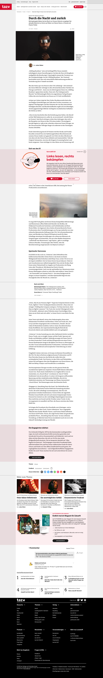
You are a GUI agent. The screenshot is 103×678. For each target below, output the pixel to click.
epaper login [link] (82, 1)
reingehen (19, 644)
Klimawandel (38, 622)
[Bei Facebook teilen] (51, 472)
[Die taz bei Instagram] (85, 600)
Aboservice (38, 656)
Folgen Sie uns (73, 600)
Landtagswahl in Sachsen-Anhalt (41, 612)
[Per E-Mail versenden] (42, 472)
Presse (54, 617)
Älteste (72, 548)
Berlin (18, 619)
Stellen (54, 615)
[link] (18, 7)
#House (36, 464)
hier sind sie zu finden (45, 556)
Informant (55, 669)
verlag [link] (18, 1)
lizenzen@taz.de (27, 668)
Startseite (19, 11)
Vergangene (56, 640)
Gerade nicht (80, 151)
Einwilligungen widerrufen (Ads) (61, 671)
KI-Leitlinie (82, 666)
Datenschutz (61, 669)
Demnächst (56, 633)
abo (71, 608)
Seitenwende (78, 669)
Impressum (68, 669)
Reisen (18, 654)
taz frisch (37, 635)
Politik (18, 608)
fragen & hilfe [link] (35, 1)
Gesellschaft (20, 613)
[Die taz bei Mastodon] (78, 600)
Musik (28, 11)
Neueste (68, 548)
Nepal (36, 615)
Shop (18, 658)
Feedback (37, 653)
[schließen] (84, 151)
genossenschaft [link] (75, 1)
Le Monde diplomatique (76, 638)
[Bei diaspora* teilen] (58, 472)
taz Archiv (73, 640)
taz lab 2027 (56, 642)
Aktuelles (55, 608)
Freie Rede (19, 642)
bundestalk (20, 633)
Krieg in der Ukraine (40, 617)
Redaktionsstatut (63, 666)
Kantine (19, 656)
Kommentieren (38, 468)
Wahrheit (19, 624)
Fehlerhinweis (46, 468)
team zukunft (38, 633)
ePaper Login (38, 658)
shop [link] (30, 1)
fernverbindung (21, 635)
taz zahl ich (73, 613)
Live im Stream (56, 638)
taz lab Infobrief (39, 640)
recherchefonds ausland (76, 615)
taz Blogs (72, 633)
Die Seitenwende (57, 613)
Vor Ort (54, 635)
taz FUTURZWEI (74, 636)
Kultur (24, 11)
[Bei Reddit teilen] (61, 472)
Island (36, 608)
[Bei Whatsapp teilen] (55, 472)
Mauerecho (20, 640)
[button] (85, 7)
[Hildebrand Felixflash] (31, 564)
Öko (18, 610)
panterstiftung (74, 617)
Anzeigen (19, 661)
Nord (18, 622)
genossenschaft (74, 610)
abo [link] (69, 1)
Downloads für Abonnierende (42, 660)
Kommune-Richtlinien (74, 666)
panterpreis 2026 (74, 619)
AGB (73, 669)
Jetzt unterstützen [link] (36, 457)
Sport (18, 617)
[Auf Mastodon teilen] (45, 472)
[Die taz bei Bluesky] (82, 600)
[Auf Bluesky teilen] (48, 472)
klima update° (20, 638)
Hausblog (55, 610)
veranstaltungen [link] (24, 1)
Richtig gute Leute (39, 619)
